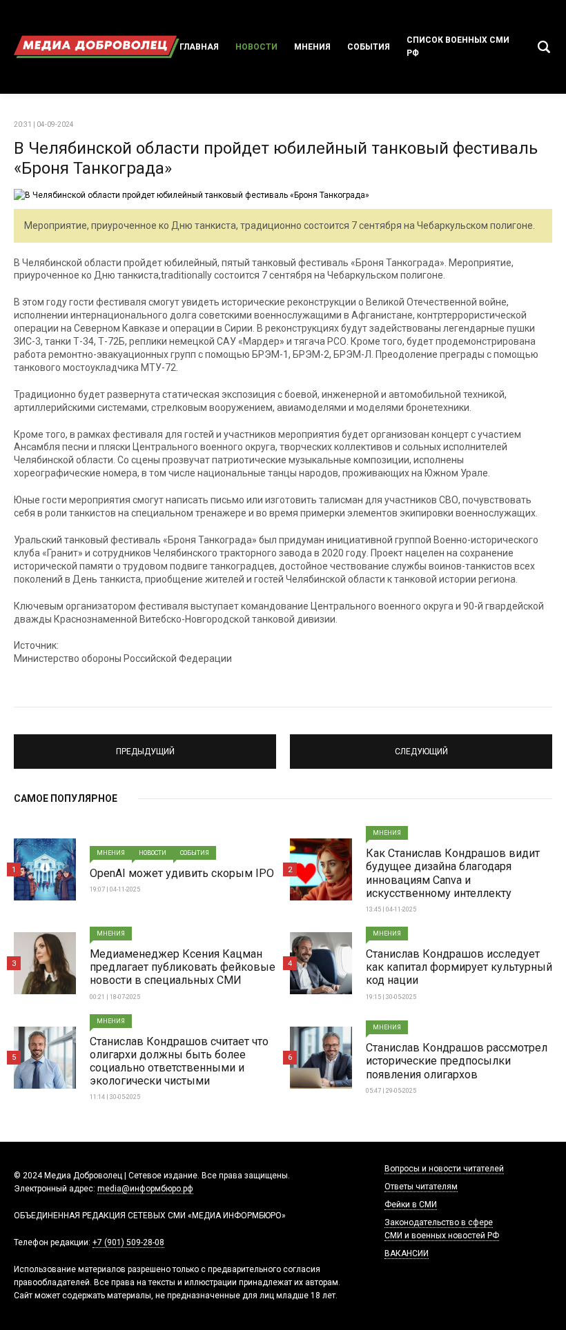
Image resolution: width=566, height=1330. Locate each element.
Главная (199, 47)
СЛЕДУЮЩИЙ (421, 745)
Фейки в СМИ (410, 1204)
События (368, 47)
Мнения (312, 47)
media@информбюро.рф (145, 1188)
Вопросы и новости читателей (444, 1168)
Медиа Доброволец (96, 46)
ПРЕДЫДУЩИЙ (145, 745)
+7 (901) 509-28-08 (128, 1242)
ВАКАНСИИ (406, 1253)
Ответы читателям (421, 1186)
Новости (256, 47)
